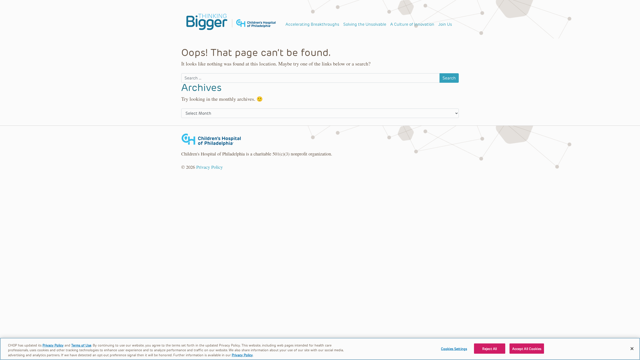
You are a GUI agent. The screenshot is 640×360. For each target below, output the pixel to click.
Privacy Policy (209, 167)
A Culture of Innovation (412, 24)
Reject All (489, 348)
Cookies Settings (454, 348)
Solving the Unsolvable (364, 24)
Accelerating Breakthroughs (312, 24)
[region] (320, 349)
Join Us (445, 24)
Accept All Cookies (526, 348)
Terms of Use (81, 345)
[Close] (632, 348)
